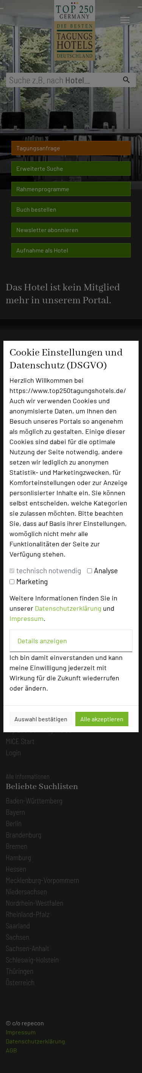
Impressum (26, 618)
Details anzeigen (42, 640)
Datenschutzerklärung (68, 608)
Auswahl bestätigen (40, 718)
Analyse (106, 570)
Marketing (32, 581)
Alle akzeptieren (101, 718)
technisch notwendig (48, 570)
